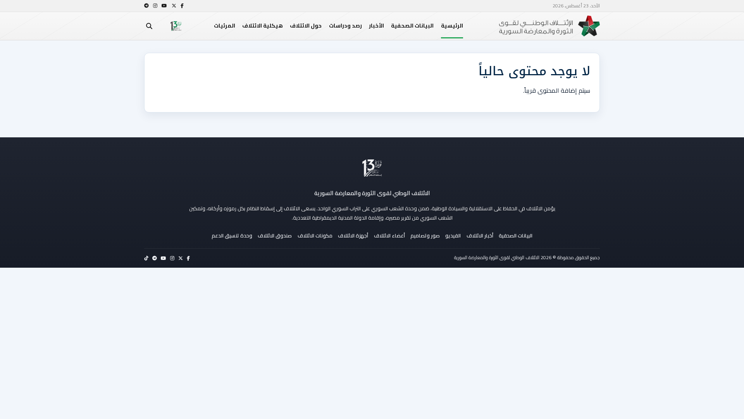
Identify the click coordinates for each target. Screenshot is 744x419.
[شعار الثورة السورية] (176, 26)
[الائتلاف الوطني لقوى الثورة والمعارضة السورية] (372, 168)
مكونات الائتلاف (315, 235)
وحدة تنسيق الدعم (232, 235)
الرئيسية (452, 26)
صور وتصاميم (425, 235)
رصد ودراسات (345, 26)
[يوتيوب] (164, 5)
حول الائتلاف (306, 26)
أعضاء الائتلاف (389, 235)
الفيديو (453, 235)
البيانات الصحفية (412, 26)
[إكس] (174, 5)
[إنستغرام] (155, 5)
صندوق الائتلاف (275, 235)
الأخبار (376, 26)
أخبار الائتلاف (480, 235)
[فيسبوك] (182, 5)
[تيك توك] (146, 258)
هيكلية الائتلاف (262, 26)
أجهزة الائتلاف (353, 235)
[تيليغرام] (146, 5)
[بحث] (149, 26)
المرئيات (224, 26)
